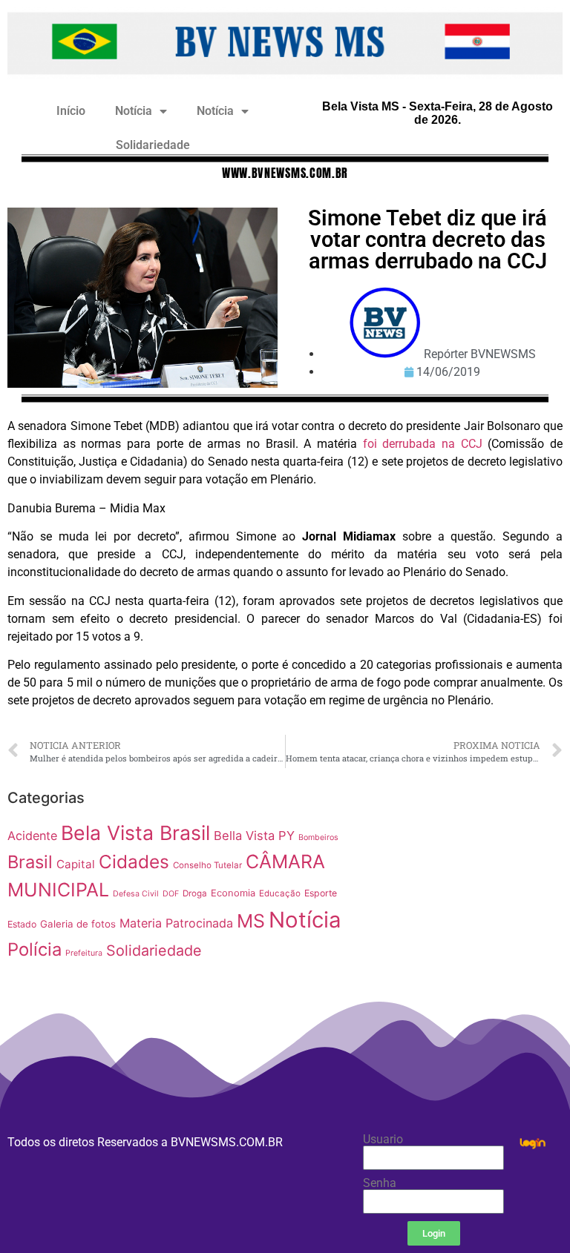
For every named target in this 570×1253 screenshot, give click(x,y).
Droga (195, 893)
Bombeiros (318, 837)
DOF (171, 894)
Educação (280, 893)
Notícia (133, 111)
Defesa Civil (136, 894)
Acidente (32, 835)
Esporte (320, 893)
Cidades (134, 861)
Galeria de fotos (78, 924)
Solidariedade (153, 145)
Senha (379, 1183)
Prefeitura (83, 953)
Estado (21, 924)
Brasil (30, 862)
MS (251, 921)
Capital (75, 864)
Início (70, 111)
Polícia (34, 949)
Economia (233, 893)
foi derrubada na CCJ (422, 444)
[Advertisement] (467, 875)
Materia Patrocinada (176, 923)
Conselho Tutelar (207, 865)
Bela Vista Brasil (135, 832)
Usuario (383, 1139)
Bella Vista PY (254, 835)
